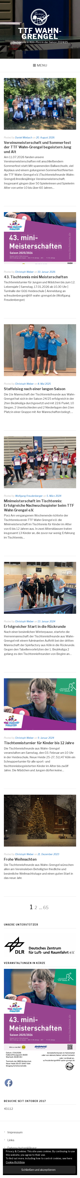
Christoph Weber (24, 271)
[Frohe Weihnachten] (40, 845)
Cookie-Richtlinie (15, 1162)
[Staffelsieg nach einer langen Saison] (40, 375)
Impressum (15, 1132)
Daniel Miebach (23, 137)
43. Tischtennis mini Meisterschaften (36, 277)
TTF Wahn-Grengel (40, 33)
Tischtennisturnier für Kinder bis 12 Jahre (39, 743)
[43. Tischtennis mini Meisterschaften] (40, 263)
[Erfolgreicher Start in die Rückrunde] (40, 613)
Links (10, 1140)
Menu (42, 65)
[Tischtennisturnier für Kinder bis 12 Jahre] (40, 729)
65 (46, 907)
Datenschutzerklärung (22, 1148)
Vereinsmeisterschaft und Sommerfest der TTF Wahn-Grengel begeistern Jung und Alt (37, 147)
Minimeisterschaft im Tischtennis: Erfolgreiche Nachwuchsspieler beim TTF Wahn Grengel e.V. (39, 505)
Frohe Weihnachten (20, 859)
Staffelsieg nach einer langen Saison (34, 389)
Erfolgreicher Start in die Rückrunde (35, 626)
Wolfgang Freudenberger (29, 495)
